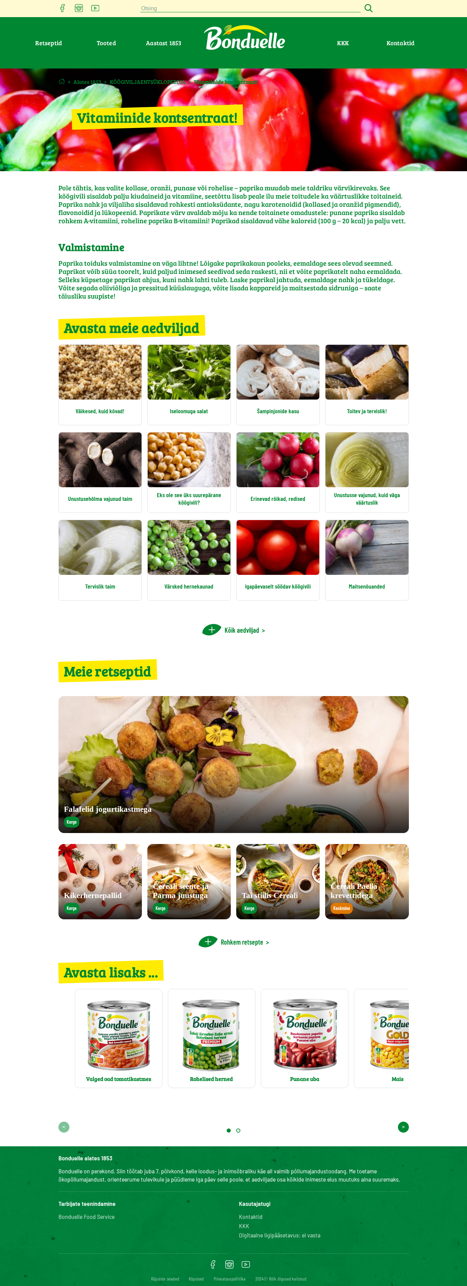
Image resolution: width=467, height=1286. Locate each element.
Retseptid (48, 43)
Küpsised (196, 1279)
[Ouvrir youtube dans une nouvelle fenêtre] (95, 10)
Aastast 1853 (163, 43)
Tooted (106, 43)
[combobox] (251, 8)
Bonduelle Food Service (86, 1216)
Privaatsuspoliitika (230, 1279)
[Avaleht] (61, 81)
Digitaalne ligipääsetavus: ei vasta (279, 1235)
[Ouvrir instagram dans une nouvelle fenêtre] (79, 10)
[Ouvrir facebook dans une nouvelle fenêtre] (62, 10)
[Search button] (367, 8)
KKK (343, 43)
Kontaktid (401, 43)
